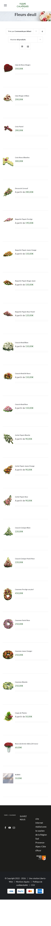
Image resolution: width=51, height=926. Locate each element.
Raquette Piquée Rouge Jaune (25, 281)
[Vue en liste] (28, 46)
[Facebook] (5, 828)
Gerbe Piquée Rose (21, 497)
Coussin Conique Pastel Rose (25, 559)
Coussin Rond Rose (21, 404)
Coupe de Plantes (21, 713)
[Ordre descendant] (42, 31)
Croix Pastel (19, 126)
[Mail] (14, 828)
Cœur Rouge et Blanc (22, 96)
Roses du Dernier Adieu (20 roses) (26, 744)
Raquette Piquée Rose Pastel (25, 312)
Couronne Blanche (21, 682)
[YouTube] (9, 828)
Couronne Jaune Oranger (23, 651)
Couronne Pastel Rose (22, 620)
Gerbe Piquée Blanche (22, 435)
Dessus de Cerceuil (21, 188)
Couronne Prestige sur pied (24, 589)
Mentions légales (23, 882)
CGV (33, 885)
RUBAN (17, 775)
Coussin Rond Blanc (21, 342)
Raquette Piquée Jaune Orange (25, 250)
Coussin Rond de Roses (23, 373)
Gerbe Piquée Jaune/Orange (25, 466)
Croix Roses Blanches (22, 157)
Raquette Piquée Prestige (24, 219)
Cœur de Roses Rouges (22, 65)
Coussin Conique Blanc (22, 528)
